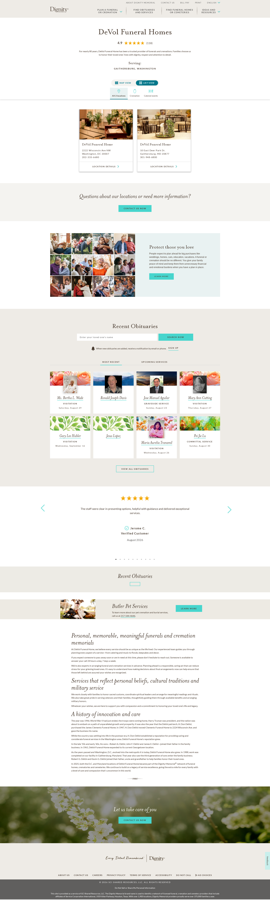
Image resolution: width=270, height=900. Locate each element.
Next (227, 508)
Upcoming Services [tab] (154, 362)
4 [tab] (128, 559)
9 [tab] (150, 559)
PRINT (198, 3)
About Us (64, 875)
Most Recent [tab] (111, 362)
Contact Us (81, 875)
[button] (212, 3)
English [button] (212, 3)
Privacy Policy (116, 875)
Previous (42, 513)
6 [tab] (137, 559)
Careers (97, 875)
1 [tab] (116, 559)
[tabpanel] (135, 524)
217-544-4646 (128, 615)
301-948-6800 (148, 157)
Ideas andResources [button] (209, 11)
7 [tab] (141, 559)
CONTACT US (168, 3)
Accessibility (163, 875)
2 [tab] (120, 559)
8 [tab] (145, 559)
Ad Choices (204, 875)
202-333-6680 (90, 157)
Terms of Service (140, 875)
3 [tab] (124, 559)
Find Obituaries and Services (144, 11)
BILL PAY (184, 3)
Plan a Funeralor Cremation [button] (107, 11)
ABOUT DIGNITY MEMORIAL (140, 3)
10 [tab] (154, 559)
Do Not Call (183, 875)
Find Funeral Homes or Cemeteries (179, 11)
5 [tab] (133, 559)
